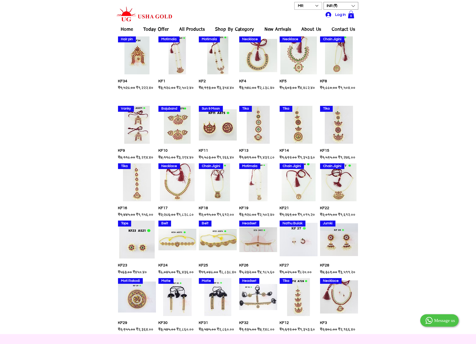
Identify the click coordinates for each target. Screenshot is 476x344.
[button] (341, 6)
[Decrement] (122, 98)
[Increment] (152, 98)
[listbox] (341, 6)
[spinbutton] (137, 98)
